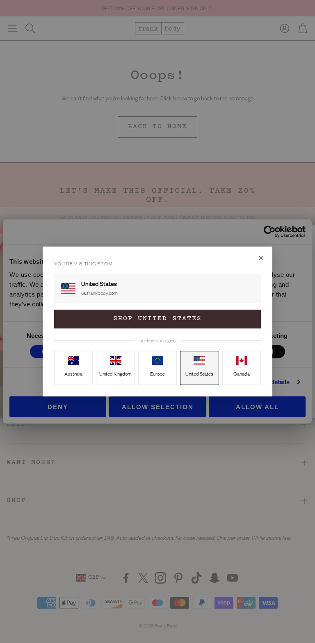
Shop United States (157, 319)
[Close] (261, 258)
